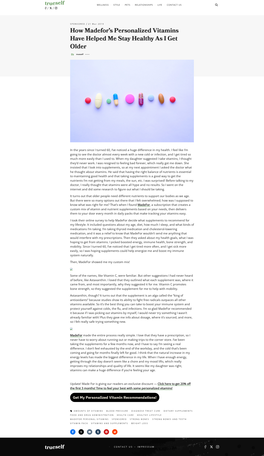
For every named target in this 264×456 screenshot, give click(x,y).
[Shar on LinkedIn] (98, 432)
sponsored (119, 419)
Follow (51, 8)
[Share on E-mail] (89, 432)
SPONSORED (77, 24)
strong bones (139, 419)
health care (125, 415)
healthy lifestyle (149, 415)
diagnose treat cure (146, 411)
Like (45, 8)
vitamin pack (79, 423)
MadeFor (144, 205)
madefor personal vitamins (89, 419)
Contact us (174, 4)
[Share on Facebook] (72, 432)
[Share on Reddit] (114, 432)
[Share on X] (81, 432)
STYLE (116, 4)
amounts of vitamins (88, 411)
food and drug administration (92, 415)
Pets (127, 4)
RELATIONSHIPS (144, 4)
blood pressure (117, 411)
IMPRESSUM (146, 446)
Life (160, 4)
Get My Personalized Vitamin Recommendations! (115, 397)
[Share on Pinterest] (106, 432)
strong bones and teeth (169, 419)
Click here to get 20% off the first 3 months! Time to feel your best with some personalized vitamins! (130, 386)
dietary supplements (178, 411)
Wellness (103, 4)
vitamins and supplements (109, 423)
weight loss (139, 423)
